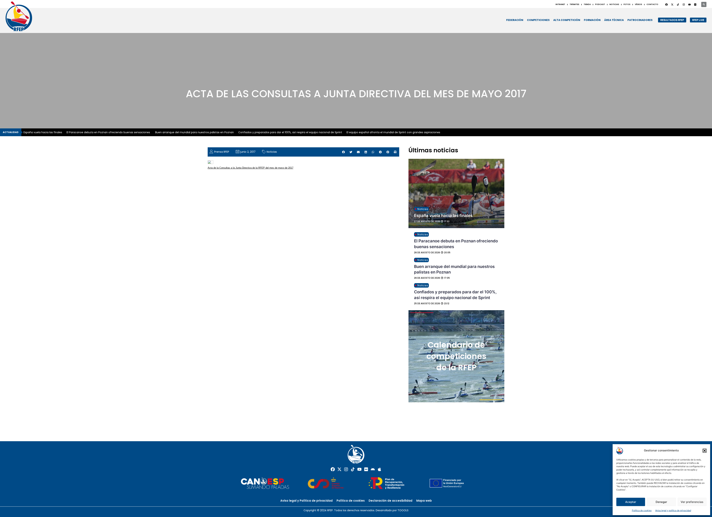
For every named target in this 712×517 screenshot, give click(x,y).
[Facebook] (666, 4)
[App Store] (379, 469)
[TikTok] (677, 4)
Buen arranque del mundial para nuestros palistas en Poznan (194, 132)
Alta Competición (566, 20)
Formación (592, 20)
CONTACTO (652, 4)
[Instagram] (683, 4)
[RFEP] (22, 16)
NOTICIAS (614, 4)
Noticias (272, 152)
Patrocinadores (639, 20)
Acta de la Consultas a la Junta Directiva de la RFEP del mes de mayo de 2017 (250, 167)
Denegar (661, 502)
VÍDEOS (638, 4)
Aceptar (630, 502)
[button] (704, 451)
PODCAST (600, 4)
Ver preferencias (692, 502)
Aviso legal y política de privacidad (673, 510)
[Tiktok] (353, 469)
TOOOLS (403, 510)
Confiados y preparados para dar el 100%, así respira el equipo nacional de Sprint (290, 132)
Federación (514, 20)
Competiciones (538, 20)
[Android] (373, 469)
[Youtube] (689, 4)
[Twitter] (672, 4)
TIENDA (587, 4)
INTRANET (560, 4)
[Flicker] (695, 4)
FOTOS (627, 4)
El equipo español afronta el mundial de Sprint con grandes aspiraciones (393, 132)
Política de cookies (642, 510)
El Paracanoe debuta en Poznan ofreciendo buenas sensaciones (109, 132)
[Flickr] (366, 469)
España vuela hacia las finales (43, 132)
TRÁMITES (574, 4)
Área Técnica (614, 20)
